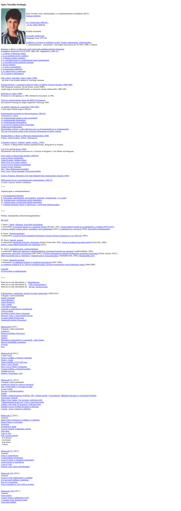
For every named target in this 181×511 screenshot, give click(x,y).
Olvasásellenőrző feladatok (13, 196)
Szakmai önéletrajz (33, 16)
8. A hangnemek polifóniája (11, 69)
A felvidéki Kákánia (9, 307)
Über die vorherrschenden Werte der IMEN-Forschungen (23, 100)
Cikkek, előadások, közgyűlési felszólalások (26, 225)
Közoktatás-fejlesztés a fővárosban (26, 242)
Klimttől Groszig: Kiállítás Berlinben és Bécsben (20, 407)
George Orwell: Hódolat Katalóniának (16, 165)
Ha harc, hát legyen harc (38, 287)
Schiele (4, 393)
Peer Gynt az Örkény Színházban (14, 367)
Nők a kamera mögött (9, 436)
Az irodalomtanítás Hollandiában (14, 122)
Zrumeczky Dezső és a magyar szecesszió (17, 384)
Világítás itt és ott (7, 371)
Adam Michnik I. (7, 300)
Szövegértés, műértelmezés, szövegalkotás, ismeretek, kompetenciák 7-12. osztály (35, 198)
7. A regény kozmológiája (11, 67)
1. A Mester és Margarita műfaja (13, 54)
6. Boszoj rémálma (8, 65)
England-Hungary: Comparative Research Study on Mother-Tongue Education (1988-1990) (36, 85)
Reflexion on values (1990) (11, 94)
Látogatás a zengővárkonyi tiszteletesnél (16, 309)
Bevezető (4, 220)
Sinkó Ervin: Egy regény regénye (14, 162)
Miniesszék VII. (7, 473)
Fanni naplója (6, 495)
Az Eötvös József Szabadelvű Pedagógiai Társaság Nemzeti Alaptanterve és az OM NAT (47, 236)
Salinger (4, 338)
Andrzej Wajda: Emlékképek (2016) (15, 498)
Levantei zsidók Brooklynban (12, 318)
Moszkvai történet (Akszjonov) (13, 333)
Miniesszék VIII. (7, 491)
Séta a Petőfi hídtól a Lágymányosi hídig (17, 387)
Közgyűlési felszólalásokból (99, 229)
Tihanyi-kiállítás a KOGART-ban (14, 362)
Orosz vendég (6, 304)
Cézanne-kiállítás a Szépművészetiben (16, 369)
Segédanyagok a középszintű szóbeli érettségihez (23, 200)
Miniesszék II (6, 327)
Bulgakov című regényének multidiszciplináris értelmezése (32, 49)
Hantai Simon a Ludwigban (12, 422)
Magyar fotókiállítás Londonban (13, 342)
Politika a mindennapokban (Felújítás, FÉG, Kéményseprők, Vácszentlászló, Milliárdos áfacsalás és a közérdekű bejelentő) (48, 396)
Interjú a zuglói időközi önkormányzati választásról (21, 245)
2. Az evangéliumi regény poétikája (14, 56)
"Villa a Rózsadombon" (37, 285)
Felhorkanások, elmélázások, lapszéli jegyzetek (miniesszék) (24, 293)
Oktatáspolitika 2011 (87, 256)
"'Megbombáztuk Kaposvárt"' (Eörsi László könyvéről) (22, 402)
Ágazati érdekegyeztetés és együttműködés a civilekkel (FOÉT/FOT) (87, 227)
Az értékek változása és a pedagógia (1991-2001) (20, 107)
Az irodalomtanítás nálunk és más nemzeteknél (19, 118)
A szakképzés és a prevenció (70, 229)
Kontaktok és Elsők (8, 427)
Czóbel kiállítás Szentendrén (12, 458)
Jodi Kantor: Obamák (9, 398)
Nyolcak (4, 344)
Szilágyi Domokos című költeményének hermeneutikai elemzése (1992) (35, 176)
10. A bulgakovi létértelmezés (12, 74)
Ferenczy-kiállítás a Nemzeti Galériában (16, 358)
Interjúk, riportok (16, 240)
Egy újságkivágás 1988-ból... (37, 22)
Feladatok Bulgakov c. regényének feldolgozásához (31, 205)
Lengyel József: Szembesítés (12, 158)
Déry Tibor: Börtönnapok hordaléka (15, 169)
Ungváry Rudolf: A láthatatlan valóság (16, 429)
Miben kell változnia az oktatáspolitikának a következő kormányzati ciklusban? (43, 251)
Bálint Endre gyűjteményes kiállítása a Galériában (20, 420)
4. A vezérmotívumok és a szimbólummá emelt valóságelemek (25, 60)
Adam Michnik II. (8, 302)
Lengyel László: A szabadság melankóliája (17, 460)
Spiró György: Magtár (9, 364)
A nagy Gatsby (7, 389)
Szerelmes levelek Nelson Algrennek (15, 313)
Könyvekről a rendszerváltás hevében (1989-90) (19, 156)
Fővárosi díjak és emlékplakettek (13, 271)
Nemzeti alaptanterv (17, 233)
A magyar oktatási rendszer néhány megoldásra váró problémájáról (27, 229)
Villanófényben (34, 282)
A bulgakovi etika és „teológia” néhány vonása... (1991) (22, 142)
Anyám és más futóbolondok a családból (17, 478)
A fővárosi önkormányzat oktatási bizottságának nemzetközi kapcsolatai (70, 253)
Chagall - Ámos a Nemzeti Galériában (16, 409)
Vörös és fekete (7, 311)
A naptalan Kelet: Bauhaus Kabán (14, 500)
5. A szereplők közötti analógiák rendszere (17, 62)
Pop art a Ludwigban (9, 482)
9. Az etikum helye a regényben (13, 71)
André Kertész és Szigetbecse (12, 462)
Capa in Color (6, 464)
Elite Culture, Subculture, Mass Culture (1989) (19, 78)
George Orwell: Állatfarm (11, 167)
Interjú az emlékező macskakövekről (76, 242)
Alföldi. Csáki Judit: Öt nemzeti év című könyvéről (21, 404)
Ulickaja (4, 336)
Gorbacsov (5, 331)
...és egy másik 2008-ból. (35, 25)
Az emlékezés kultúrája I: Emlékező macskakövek (31, 262)
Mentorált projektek (17, 260)
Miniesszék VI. (7, 451)
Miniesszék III (6, 353)
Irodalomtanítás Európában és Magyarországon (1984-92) (23, 114)
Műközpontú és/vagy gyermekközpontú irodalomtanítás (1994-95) (26, 180)
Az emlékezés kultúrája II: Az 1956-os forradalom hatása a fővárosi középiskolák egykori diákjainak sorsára (43, 265)
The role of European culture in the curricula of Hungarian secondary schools (31, 131)
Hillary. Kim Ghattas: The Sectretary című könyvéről (21, 400)
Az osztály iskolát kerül (35, 36)
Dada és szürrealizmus (9, 455)
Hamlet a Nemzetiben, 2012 (12, 373)
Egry (3, 347)
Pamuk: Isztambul (8, 298)
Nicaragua (5, 424)
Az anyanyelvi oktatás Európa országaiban (17, 125)
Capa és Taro (6, 433)
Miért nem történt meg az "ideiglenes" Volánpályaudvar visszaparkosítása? (30, 256)
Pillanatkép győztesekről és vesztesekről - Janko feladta (22, 340)
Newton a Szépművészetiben (12, 391)
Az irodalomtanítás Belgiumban (13, 120)
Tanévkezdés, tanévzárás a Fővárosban (16, 253)
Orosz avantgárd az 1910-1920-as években (17, 484)
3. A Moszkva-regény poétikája (13, 58)
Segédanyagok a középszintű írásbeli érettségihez (23, 202)
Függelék (4, 269)
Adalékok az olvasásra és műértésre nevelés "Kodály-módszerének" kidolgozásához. (59, 42)
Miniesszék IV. (7, 380)
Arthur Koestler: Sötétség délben (13, 160)
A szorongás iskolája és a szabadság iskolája (29, 227)
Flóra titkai (5, 431)
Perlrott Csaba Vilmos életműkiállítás (15, 467)
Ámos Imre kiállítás (8, 502)
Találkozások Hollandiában (11, 127)
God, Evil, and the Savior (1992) (13, 149)
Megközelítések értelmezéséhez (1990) (25, 136)
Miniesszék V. (6, 416)
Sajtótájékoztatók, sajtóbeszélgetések (24, 249)
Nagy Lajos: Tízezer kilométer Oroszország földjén (21, 171)
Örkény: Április (7, 360)
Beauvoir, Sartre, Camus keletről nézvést (17, 316)
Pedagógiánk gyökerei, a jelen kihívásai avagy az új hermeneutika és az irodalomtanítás (35, 129)
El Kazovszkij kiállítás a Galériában (15, 480)
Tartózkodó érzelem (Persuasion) (13, 320)
